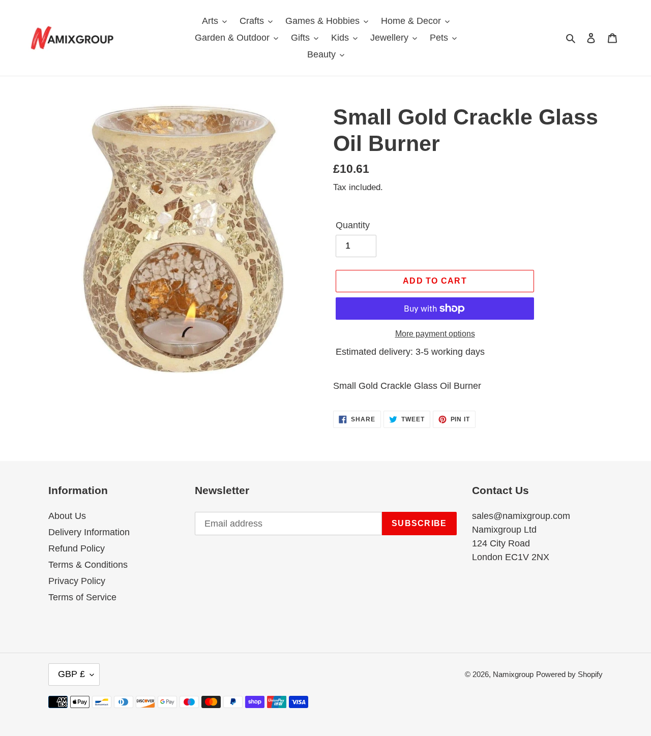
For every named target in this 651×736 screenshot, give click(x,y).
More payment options (435, 333)
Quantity (353, 225)
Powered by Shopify (569, 674)
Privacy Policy (76, 581)
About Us (67, 516)
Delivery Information (89, 532)
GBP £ (71, 674)
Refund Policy (76, 548)
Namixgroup (513, 674)
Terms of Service (82, 597)
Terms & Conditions (88, 565)
